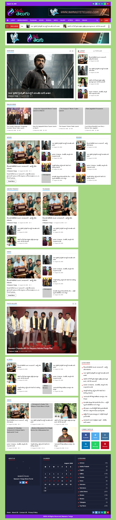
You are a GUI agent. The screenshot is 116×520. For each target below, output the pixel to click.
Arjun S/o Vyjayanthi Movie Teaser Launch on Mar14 (45, 116)
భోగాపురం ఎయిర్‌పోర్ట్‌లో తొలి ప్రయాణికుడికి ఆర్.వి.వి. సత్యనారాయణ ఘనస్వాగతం (95, 409)
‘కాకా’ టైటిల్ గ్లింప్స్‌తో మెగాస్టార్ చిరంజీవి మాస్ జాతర (25, 26)
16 (70, 477)
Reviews (48, 20)
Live (106, 20)
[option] (40, 76)
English (82, 470)
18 (49, 481)
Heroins (82, 477)
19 (54, 481)
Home (9, 512)
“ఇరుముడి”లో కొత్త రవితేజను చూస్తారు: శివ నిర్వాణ (47, 389)
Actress (70, 20)
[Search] (97, 20)
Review (82, 498)
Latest (13, 20)
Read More (11, 181)
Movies (41, 20)
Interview (82, 484)
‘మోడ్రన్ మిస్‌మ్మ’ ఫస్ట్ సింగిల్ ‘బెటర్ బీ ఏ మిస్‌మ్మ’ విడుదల (46, 167)
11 (49, 477)
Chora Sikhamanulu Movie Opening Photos (42, 330)
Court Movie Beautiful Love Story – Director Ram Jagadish (97, 116)
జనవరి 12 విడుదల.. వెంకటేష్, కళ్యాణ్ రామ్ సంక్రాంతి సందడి (83, 93)
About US (15, 512)
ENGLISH (84, 20)
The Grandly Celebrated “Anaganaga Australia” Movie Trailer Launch (19, 116)
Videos (77, 20)
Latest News (84, 491)
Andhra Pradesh (22, 20)
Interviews (83, 488)
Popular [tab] (98, 51)
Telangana (33, 20)
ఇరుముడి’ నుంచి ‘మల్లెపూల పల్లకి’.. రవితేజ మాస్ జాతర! (95, 421)
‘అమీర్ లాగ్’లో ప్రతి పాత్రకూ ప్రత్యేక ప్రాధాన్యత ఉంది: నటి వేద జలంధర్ (67, 26)
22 (66, 481)
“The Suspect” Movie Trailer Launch (71, 116)
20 (58, 481)
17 (45, 481)
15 (66, 477)
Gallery (62, 20)
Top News (83, 506)
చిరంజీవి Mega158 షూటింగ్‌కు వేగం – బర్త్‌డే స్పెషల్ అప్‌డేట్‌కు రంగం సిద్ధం (46, 178)
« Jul (44, 490)
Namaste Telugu (13, 96)
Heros (56, 20)
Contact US (23, 512)
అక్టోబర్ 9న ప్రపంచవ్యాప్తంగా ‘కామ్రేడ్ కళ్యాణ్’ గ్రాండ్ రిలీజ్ (95, 415)
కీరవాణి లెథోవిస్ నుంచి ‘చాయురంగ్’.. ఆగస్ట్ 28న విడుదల (83, 59)
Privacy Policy (33, 512)
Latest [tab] (82, 51)
